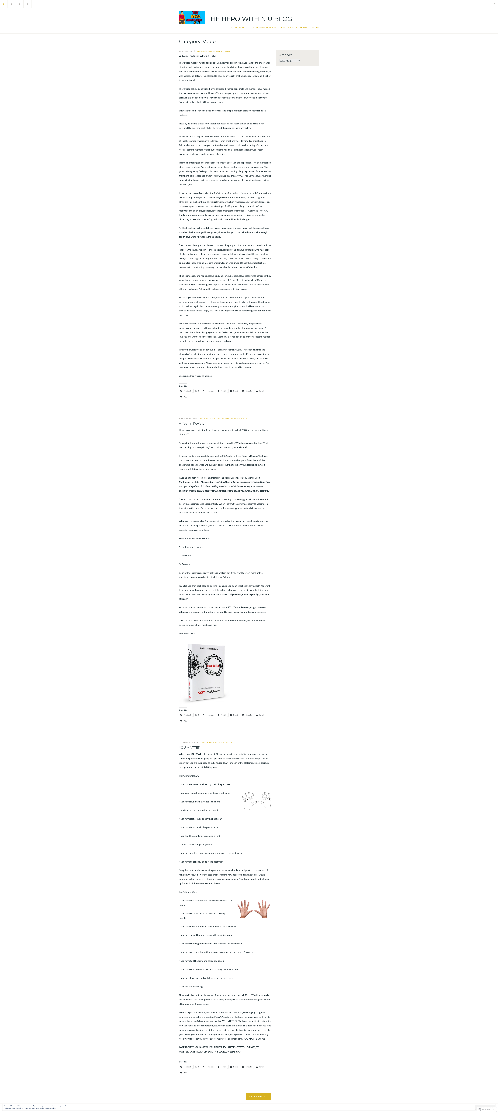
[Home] (28, 3)
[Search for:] (494, 4)
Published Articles (264, 27)
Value (228, 51)
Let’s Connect (239, 27)
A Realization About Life (197, 56)
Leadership (223, 418)
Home (315, 27)
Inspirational (204, 51)
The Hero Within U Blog (249, 19)
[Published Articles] (12, 3)
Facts (205, 742)
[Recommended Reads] (20, 3)
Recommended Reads (294, 27)
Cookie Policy (51, 1108)
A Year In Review (191, 423)
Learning (218, 51)
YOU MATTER (189, 747)
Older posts (257, 1097)
